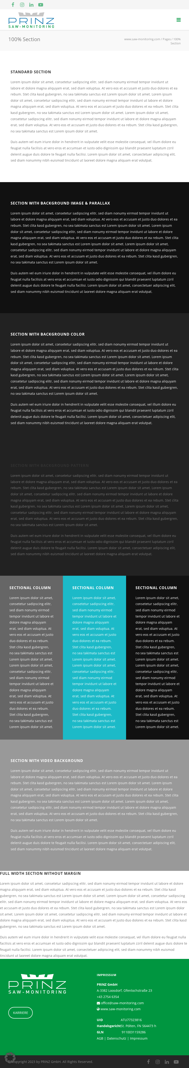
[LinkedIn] (31, 4)
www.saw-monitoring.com (120, 1009)
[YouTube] (40, 4)
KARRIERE (20, 1012)
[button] (10, 1058)
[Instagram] (22, 4)
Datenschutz (116, 1038)
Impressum (139, 1038)
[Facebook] (13, 4)
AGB (100, 1038)
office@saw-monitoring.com (122, 1003)
